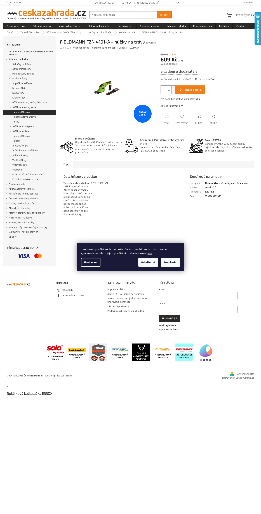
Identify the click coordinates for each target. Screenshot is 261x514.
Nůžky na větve (21, 131)
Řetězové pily (19, 78)
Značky (13, 237)
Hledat (164, 14)
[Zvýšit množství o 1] (173, 88)
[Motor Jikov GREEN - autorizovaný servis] (120, 352)
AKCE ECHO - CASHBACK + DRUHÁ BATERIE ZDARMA (31, 53)
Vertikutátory (19, 160)
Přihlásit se (169, 318)
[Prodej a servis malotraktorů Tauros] (141, 352)
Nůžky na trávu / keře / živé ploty (30, 102)
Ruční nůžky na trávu (25, 117)
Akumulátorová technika (22, 189)
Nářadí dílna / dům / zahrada (23, 194)
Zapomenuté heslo (169, 329)
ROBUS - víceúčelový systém (27, 174)
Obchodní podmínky (118, 306)
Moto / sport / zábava (20, 218)
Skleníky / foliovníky (19, 208)
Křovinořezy (18, 98)
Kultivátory (18, 93)
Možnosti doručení (205, 79)
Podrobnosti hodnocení (103, 48)
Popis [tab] (67, 164)
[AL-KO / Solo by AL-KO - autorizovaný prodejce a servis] (55, 352)
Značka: (129, 48)
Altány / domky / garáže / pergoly (27, 213)
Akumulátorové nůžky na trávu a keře (227, 183)
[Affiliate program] (206, 352)
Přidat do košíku (193, 89)
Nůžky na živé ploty (23, 126)
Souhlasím (170, 262)
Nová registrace (167, 325)
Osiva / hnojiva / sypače (21, 203)
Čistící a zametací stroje (25, 179)
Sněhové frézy (20, 155)
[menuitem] (16, 26)
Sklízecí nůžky (20, 146)
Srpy (16, 122)
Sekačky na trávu (21, 64)
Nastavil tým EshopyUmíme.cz (238, 378)
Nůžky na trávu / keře (24, 107)
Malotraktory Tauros (23, 74)
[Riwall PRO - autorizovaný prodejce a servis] (163, 352)
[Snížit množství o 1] (173, 92)
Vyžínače (17, 170)
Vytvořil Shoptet (245, 374)
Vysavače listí (19, 165)
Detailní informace (170, 106)
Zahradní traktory (21, 69)
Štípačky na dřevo (22, 83)
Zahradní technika (18, 59)
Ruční (17, 141)
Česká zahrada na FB (73, 295)
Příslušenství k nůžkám (25, 150)
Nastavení (90, 262)
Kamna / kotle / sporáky (21, 222)
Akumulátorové (22, 112)
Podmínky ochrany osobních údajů (125, 311)
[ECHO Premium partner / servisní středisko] (98, 352)
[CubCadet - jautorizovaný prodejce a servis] (77, 352)
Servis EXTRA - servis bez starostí (140, 2)
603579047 (67, 290)
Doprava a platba (104, 2)
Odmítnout (148, 262)
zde (150, 253)
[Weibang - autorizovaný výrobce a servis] (184, 352)
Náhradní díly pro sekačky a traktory (28, 227)
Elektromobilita (17, 184)
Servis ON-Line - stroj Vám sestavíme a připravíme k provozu (128, 300)
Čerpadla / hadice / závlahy (23, 198)
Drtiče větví (18, 88)
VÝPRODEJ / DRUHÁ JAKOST (24, 232)
